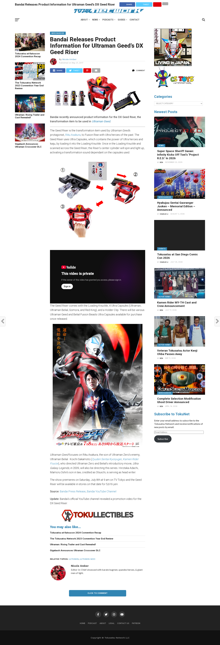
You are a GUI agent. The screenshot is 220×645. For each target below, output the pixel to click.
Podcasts (107, 20)
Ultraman (74, 559)
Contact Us (123, 623)
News (95, 20)
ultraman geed (87, 559)
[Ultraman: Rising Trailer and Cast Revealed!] (30, 111)
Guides (121, 20)
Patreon (136, 623)
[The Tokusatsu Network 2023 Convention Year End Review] (30, 79)
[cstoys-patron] (175, 89)
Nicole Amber (69, 59)
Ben (161, 162)
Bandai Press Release (73, 491)
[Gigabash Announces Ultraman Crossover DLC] (30, 140)
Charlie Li (164, 214)
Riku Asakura (73, 134)
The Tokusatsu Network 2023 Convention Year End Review (29, 85)
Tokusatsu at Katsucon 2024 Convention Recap (28, 55)
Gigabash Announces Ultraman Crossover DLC (28, 145)
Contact (134, 20)
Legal (111, 623)
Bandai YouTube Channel (101, 491)
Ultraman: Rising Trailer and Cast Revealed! (29, 116)
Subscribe (163, 438)
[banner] (173, 65)
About (84, 20)
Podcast (92, 623)
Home (82, 623)
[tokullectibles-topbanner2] (97, 521)
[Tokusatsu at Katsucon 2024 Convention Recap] (30, 50)
